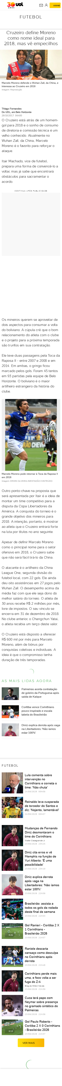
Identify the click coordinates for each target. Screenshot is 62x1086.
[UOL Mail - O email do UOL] (41, 5)
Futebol (31, 16)
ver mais (29, 1043)
